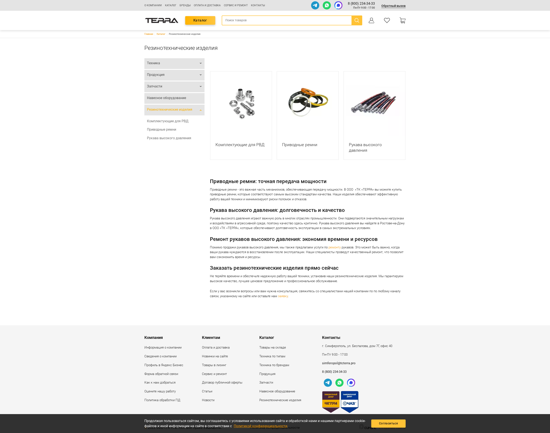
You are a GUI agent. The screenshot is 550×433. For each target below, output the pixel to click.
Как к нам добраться (160, 382)
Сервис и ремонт (236, 5)
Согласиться (388, 423)
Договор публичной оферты (222, 382)
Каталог (170, 5)
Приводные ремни (161, 129)
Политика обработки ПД (162, 400)
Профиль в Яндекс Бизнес (163, 365)
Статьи (207, 391)
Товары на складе (272, 347)
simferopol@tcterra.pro (339, 363)
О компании (153, 5)
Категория (241, 103)
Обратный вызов (393, 6)
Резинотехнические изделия (169, 109)
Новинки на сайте (215, 356)
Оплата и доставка (207, 5)
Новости (208, 400)
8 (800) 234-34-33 (361, 4)
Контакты (258, 5)
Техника (153, 63)
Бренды (185, 5)
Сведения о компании (160, 356)
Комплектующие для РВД (167, 121)
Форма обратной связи (161, 374)
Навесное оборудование (166, 98)
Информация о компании (163, 347)
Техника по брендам (274, 365)
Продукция (156, 75)
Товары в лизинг (214, 365)
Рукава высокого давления (169, 138)
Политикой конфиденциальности (260, 426)
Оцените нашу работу (160, 391)
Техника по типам (272, 356)
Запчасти (154, 86)
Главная (148, 34)
